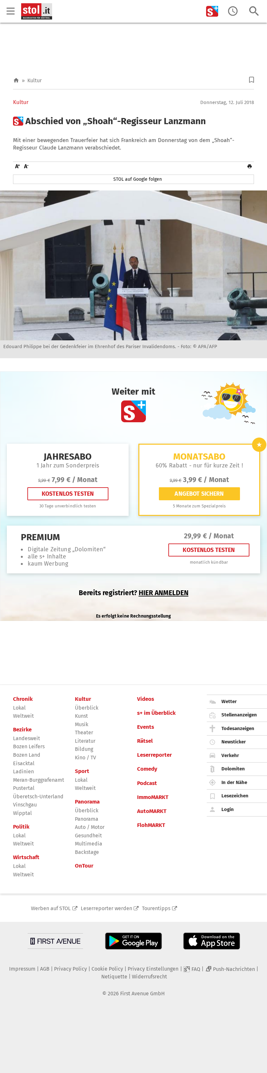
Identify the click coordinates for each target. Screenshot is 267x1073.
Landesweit (26, 738)
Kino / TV (85, 757)
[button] (251, 80)
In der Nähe (234, 782)
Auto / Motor (90, 827)
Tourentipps (156, 908)
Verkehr (230, 755)
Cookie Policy (107, 969)
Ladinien (23, 771)
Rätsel (145, 741)
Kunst (81, 716)
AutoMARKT (151, 811)
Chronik (23, 699)
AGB (44, 969)
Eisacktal (24, 763)
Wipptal (22, 813)
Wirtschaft (26, 857)
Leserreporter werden (106, 908)
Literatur (85, 741)
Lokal (19, 708)
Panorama (87, 802)
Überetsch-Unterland (38, 796)
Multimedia (88, 844)
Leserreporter (154, 755)
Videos (145, 699)
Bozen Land (26, 755)
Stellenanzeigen (239, 715)
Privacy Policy (70, 969)
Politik (21, 827)
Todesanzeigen (237, 728)
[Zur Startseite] (16, 80)
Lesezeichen (234, 796)
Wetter (229, 701)
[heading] (133, 121)
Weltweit (23, 716)
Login (227, 809)
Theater (84, 732)
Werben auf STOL (51, 908)
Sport (82, 771)
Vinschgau (25, 805)
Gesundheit (88, 835)
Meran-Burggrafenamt (38, 780)
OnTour (84, 866)
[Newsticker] (232, 11)
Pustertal (24, 788)
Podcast (147, 783)
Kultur (34, 80)
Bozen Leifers (29, 746)
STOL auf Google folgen (137, 179)
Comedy (147, 769)
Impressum (22, 969)
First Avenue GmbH (142, 993)
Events (145, 727)
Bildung (84, 749)
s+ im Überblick (156, 713)
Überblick (86, 708)
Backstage (87, 852)
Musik (81, 724)
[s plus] (212, 11)
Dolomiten (233, 769)
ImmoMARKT (152, 797)
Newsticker (233, 742)
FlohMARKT (151, 825)
